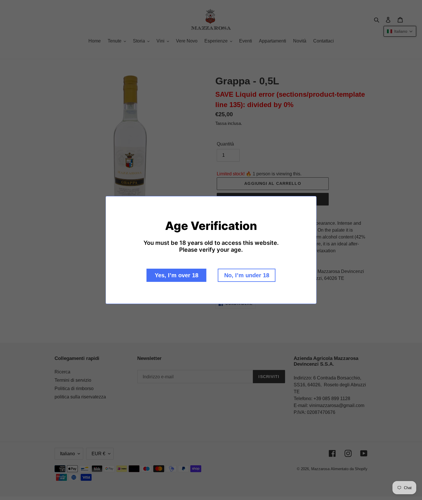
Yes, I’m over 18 (176, 275)
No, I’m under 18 (246, 275)
